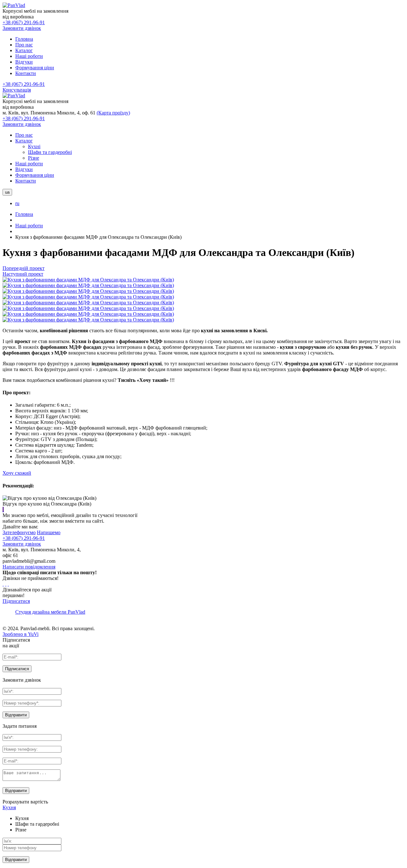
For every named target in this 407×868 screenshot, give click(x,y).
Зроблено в (20, 634)
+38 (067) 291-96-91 (24, 22)
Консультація (17, 90)
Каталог (24, 140)
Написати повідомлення (29, 566)
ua (7, 192)
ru (17, 203)
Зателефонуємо (19, 532)
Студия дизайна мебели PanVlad (50, 612)
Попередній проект (24, 268)
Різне (33, 158)
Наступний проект (23, 274)
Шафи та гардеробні (50, 152)
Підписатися (16, 601)
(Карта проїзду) (113, 112)
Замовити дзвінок (22, 28)
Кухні (34, 146)
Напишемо (48, 532)
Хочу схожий (17, 473)
